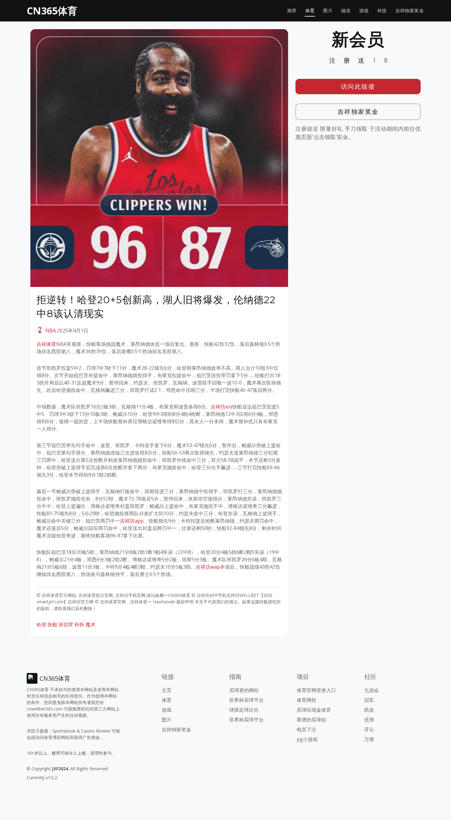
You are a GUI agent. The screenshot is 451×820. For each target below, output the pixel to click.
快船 (52, 624)
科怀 (79, 624)
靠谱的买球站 (311, 719)
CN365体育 (52, 10)
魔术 (90, 624)
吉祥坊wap (208, 566)
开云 (369, 729)
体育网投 (306, 700)
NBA (50, 330)
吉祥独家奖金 (409, 11)
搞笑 (346, 11)
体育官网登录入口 (316, 690)
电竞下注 (306, 729)
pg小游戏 (307, 739)
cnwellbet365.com (45, 709)
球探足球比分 (244, 709)
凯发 (369, 709)
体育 (310, 11)
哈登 (41, 624)
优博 (369, 719)
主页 (167, 690)
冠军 (369, 700)
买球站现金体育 (314, 709)
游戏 (364, 11)
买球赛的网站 (244, 690)
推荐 (292, 11)
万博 (369, 739)
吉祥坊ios (221, 406)
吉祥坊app (132, 520)
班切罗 (66, 624)
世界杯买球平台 (246, 700)
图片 (328, 11)
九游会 (371, 690)
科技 (382, 11)
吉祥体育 (46, 344)
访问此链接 (358, 86)
